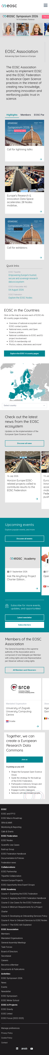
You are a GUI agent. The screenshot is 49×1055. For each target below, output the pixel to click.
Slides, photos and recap (20, 277)
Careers (4, 959)
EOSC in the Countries (21, 308)
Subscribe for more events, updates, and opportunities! (26, 605)
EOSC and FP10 (8, 812)
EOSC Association (9, 928)
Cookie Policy (6, 1036)
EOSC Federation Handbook (13, 852)
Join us (24, 758)
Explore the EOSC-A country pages (24, 352)
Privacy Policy (7, 1032)
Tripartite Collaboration (11, 874)
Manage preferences (10, 1027)
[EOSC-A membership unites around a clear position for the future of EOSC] (26, 144)
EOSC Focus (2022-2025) (12, 1017)
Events (4, 985)
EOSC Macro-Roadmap (11, 817)
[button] (45, 5)
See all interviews (17, 296)
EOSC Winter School (10, 999)
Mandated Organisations (12, 937)
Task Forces (6, 946)
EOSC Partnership (9, 870)
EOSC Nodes (7, 839)
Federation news (8, 861)
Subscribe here (24, 623)
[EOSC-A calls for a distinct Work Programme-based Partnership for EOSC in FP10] (26, 242)
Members (5, 932)
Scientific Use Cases (10, 843)
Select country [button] (24, 404)
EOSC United (6, 1012)
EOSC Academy (8, 888)
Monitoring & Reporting (11, 826)
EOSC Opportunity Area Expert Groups (18, 883)
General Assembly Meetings (13, 941)
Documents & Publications (21, 288)
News (3, 981)
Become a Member (9, 963)
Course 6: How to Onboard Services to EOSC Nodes (24, 919)
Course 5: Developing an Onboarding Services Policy (24, 914)
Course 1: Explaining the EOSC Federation (19, 892)
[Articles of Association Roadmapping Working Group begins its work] (26, 193)
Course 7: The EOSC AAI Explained (16, 923)
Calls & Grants (7, 830)
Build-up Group (7, 848)
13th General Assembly (18, 274)
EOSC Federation (9, 834)
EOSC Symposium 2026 (11, 977)
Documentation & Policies (12, 857)
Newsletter (6, 990)
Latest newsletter (24, 616)
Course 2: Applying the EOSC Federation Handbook (23, 897)
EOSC (4, 808)
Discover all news (24, 442)
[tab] (12, 115)
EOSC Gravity (7, 1008)
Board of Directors (9, 950)
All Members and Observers (24, 669)
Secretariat (6, 954)
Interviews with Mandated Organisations (24, 293)
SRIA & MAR (6, 821)
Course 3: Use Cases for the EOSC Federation (21, 901)
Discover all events (24, 537)
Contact (4, 1041)
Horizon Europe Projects (12, 879)
